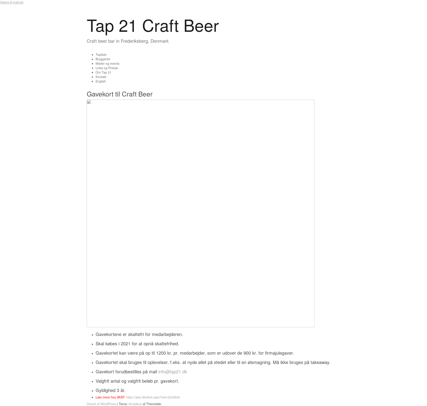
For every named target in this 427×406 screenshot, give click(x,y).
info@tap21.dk (172, 371)
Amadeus (135, 404)
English (101, 81)
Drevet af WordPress (101, 404)
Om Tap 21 (103, 72)
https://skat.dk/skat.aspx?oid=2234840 (153, 397)
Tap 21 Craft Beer (153, 24)
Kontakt (101, 76)
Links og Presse (107, 68)
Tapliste (101, 54)
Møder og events (107, 63)
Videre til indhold (11, 2)
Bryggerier (103, 59)
